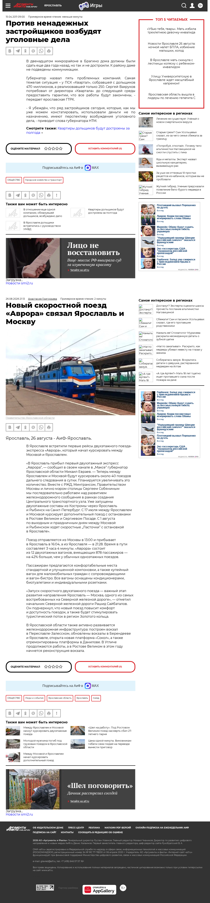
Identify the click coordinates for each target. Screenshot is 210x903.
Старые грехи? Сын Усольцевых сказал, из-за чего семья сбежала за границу (179, 135)
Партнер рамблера (68, 888)
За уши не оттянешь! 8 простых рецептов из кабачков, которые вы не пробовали (180, 176)
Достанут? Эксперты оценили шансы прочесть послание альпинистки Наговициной (180, 309)
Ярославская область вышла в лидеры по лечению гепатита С (171, 96)
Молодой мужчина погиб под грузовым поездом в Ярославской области (45, 744)
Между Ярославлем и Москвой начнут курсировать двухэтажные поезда (45, 731)
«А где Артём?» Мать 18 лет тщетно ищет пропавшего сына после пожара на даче (178, 376)
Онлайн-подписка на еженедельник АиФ (162, 827)
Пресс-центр (76, 827)
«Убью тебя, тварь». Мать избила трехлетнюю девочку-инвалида (171, 30)
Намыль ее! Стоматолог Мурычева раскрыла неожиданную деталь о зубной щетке (178, 336)
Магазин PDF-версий (118, 827)
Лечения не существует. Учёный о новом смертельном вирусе (177, 120)
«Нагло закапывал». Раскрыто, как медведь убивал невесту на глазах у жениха (179, 349)
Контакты (67, 832)
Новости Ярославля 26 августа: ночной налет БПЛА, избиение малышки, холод (171, 47)
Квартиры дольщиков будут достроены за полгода (106, 211)
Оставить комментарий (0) (105, 148)
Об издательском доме (48, 827)
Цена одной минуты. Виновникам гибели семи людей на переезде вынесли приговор (109, 744)
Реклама (94, 827)
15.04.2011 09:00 (15, 16)
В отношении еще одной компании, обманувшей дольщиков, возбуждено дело (42, 213)
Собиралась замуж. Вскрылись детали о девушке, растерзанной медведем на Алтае (177, 363)
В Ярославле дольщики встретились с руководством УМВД (42, 226)
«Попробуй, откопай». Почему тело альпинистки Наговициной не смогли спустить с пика (179, 149)
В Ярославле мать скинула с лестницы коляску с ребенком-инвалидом (171, 63)
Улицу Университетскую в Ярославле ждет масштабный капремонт (171, 80)
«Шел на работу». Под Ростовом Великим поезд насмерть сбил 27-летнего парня (110, 731)
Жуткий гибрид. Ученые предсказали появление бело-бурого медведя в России (180, 189)
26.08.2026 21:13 (15, 298)
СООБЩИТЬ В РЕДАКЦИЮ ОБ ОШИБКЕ (100, 832)
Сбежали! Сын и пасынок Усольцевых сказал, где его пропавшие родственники (180, 322)
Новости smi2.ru (19, 283)
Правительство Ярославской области (30, 417)
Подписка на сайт (44, 832)
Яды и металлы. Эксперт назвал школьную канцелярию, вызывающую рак (176, 162)
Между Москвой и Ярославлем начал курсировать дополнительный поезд (43, 757)
